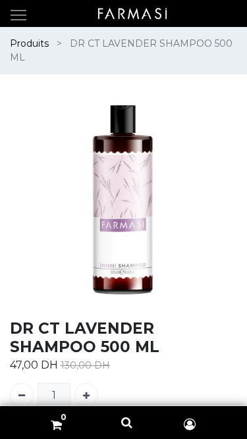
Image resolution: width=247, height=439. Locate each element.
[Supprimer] (22, 395)
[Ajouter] (86, 395)
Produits (29, 43)
